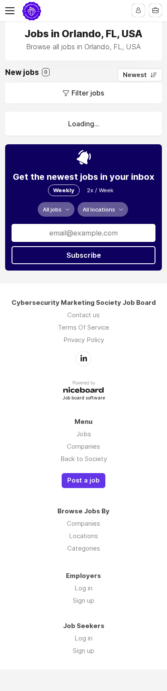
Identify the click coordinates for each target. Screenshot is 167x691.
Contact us (83, 315)
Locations (83, 536)
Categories (83, 548)
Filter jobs (88, 93)
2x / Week (100, 190)
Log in (83, 588)
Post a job (83, 480)
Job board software (84, 398)
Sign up (83, 600)
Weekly (64, 190)
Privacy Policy (83, 340)
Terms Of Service (83, 327)
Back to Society (83, 459)
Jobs (83, 434)
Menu (11, 10)
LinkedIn (83, 358)
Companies (83, 446)
